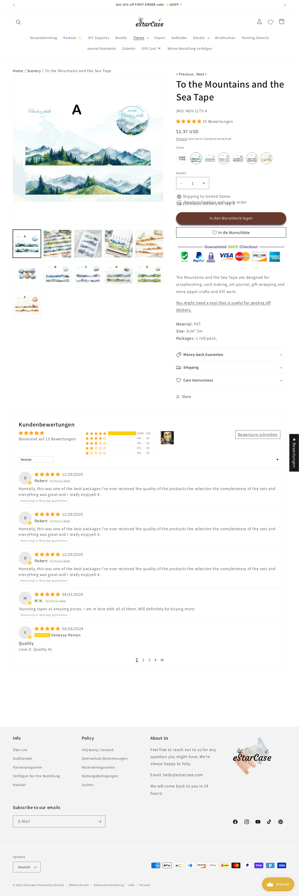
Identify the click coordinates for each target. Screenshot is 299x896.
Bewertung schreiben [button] (258, 434)
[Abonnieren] (99, 821)
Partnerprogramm (27, 767)
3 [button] (149, 660)
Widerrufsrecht (79, 885)
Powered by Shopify (50, 885)
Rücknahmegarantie (98, 767)
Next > (201, 74)
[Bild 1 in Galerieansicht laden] (27, 244)
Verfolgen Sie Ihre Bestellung (36, 776)
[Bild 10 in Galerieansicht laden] (149, 274)
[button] (18, 22)
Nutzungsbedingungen (100, 776)
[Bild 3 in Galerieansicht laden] (88, 244)
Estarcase (30, 885)
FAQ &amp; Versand (98, 749)
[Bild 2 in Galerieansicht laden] (57, 244)
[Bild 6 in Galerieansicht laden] (27, 274)
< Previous (185, 74)
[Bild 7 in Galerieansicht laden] (57, 274)
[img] (48, 474)
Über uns (20, 749)
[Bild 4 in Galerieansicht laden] (119, 244)
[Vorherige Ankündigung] (14, 5)
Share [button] (186, 396)
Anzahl (181, 173)
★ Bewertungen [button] (294, 453)
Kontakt (19, 784)
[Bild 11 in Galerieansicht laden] (27, 305)
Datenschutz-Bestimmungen (105, 758)
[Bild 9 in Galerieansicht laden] (119, 274)
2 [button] (143, 660)
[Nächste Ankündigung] (285, 5)
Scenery (34, 70)
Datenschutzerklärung (109, 885)
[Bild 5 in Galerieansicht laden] (149, 244)
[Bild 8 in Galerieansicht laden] (88, 274)
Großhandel (22, 758)
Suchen (88, 784)
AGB (131, 885)
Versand (181, 139)
